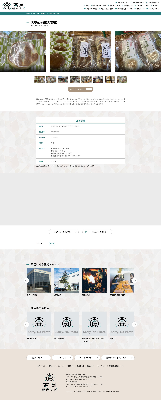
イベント (139, 5)
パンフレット (61, 358)
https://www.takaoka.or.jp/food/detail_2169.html (94, 327)
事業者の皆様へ (137, 2)
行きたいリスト (122, 2)
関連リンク (70, 366)
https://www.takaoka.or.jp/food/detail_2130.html (122, 326)
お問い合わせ (41, 366)
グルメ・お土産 (115, 5)
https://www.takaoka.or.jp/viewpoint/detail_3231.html (66, 282)
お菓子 (52, 243)
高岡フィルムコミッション (56, 366)
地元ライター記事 (107, 9)
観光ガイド (140, 9)
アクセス (156, 5)
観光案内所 (80, 366)
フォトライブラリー (86, 358)
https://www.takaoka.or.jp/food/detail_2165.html (66, 326)
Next (134, 280)
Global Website (152, 2)
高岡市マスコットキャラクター (116, 358)
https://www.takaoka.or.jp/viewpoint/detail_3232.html (39, 282)
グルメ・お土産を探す (39, 13)
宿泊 (147, 5)
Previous (26, 280)
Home (28, 13)
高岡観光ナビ (13, 6)
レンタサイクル (153, 9)
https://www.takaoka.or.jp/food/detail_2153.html (39, 326)
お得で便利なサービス (124, 9)
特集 (87, 5)
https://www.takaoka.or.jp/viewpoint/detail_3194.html (94, 282)
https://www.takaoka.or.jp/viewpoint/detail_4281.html (122, 282)
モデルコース (128, 5)
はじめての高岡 (91, 9)
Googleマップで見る (99, 232)
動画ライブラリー (38, 358)
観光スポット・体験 (99, 5)
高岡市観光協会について (116, 366)
